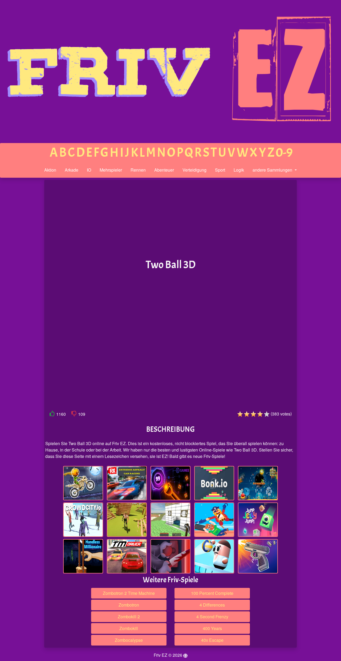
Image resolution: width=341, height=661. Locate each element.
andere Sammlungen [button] (273, 170)
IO (89, 170)
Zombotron (129, 605)
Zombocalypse (129, 640)
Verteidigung (194, 170)
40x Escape (212, 640)
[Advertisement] (22, 263)
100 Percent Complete (212, 593)
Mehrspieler (111, 170)
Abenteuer (164, 170)
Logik (239, 170)
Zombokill (128, 628)
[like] (52, 414)
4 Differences (212, 605)
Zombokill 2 (129, 616)
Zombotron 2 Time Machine (129, 593)
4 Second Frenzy (212, 616)
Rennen (138, 170)
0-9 (284, 152)
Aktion (50, 170)
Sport (220, 170)
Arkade (71, 170)
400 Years (212, 628)
